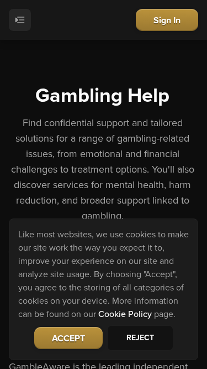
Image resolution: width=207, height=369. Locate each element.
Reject (140, 338)
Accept (68, 338)
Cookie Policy (125, 314)
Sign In (167, 20)
